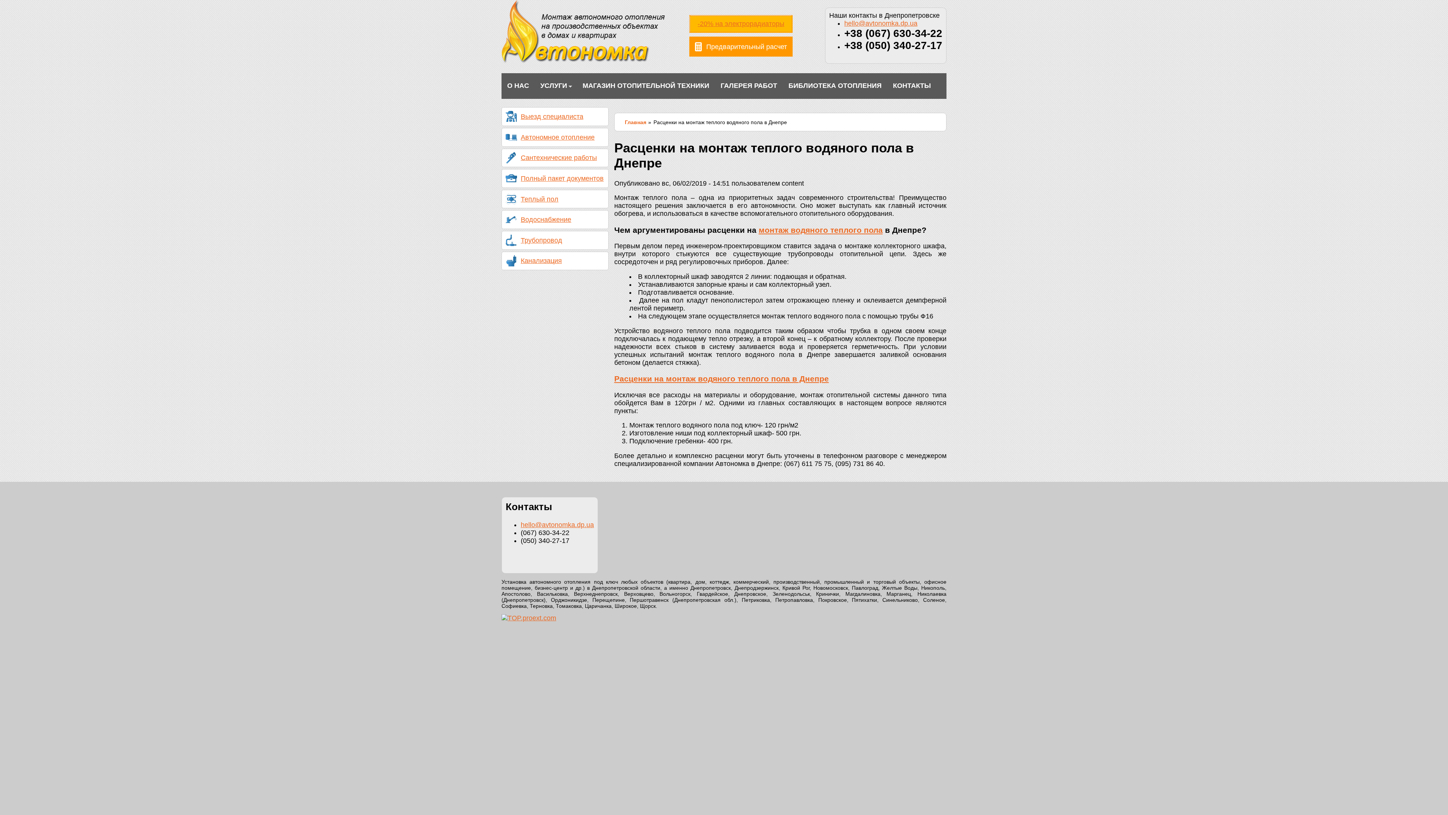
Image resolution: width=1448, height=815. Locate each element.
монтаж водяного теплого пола (821, 230)
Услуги (551, 86)
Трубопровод (541, 240)
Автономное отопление (558, 137)
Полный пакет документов (562, 178)
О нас (518, 85)
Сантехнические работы (559, 157)
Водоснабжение (546, 219)
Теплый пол (539, 199)
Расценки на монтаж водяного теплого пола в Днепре (721, 378)
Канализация (541, 260)
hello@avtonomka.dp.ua (880, 23)
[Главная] (583, 61)
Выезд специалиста (552, 116)
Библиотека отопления (835, 85)
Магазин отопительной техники (646, 85)
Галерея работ (749, 85)
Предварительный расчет (746, 47)
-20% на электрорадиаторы (741, 24)
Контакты (912, 85)
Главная (635, 122)
